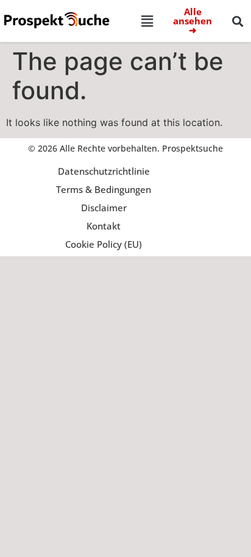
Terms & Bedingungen (103, 189)
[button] (146, 21)
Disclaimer (104, 207)
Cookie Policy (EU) (103, 244)
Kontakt (104, 226)
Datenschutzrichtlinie (104, 171)
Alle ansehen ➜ (192, 20)
